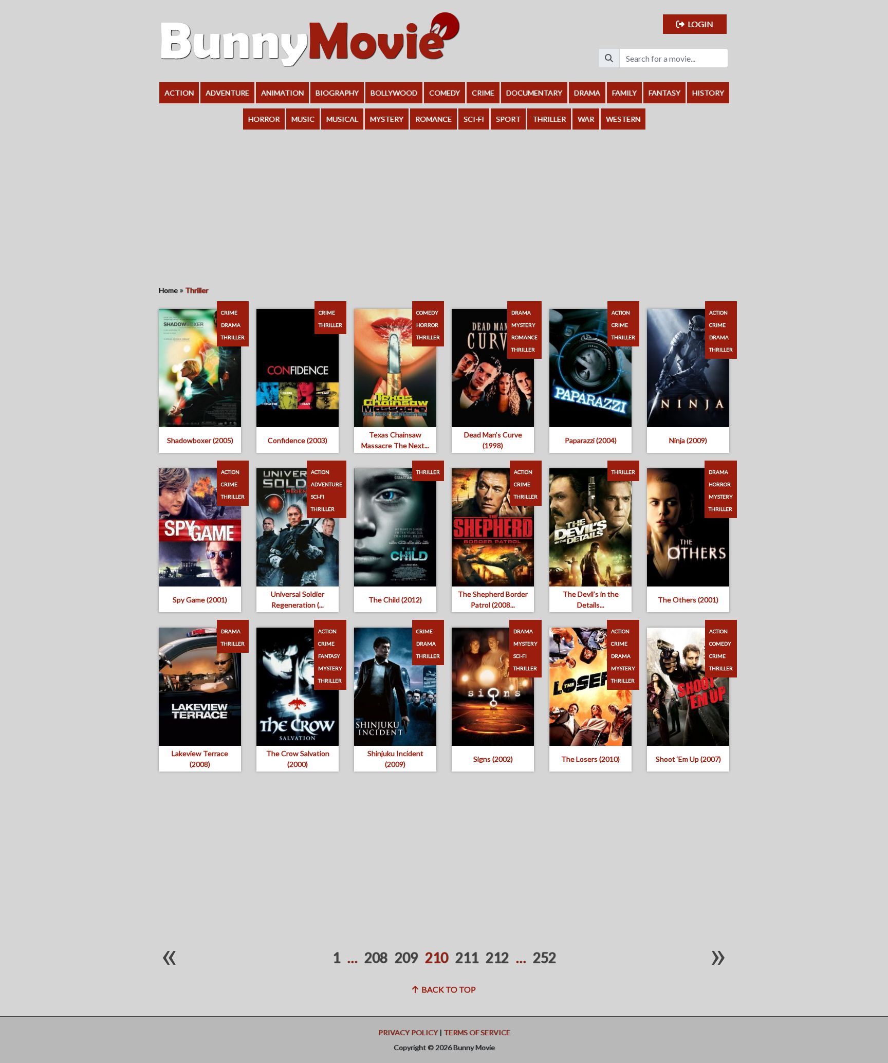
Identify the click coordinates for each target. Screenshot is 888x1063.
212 (497, 957)
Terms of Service (476, 1032)
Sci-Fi (474, 119)
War (586, 119)
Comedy (444, 92)
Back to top (447, 989)
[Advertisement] (444, 207)
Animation (282, 92)
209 (406, 957)
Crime (483, 92)
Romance (433, 119)
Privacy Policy (408, 1032)
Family (624, 92)
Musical (342, 119)
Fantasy (664, 92)
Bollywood (394, 92)
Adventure (227, 92)
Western (623, 119)
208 (375, 957)
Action (179, 92)
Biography (337, 92)
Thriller (549, 119)
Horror (264, 119)
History (708, 92)
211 (466, 957)
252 (544, 957)
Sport (508, 119)
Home (168, 290)
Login (698, 24)
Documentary (534, 92)
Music (302, 119)
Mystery (386, 119)
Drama (587, 92)
